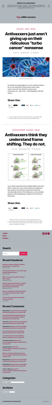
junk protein (18, 221)
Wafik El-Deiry (35, 118)
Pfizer (10, 222)
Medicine (32, 29)
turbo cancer (24, 118)
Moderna (24, 221)
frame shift (26, 219)
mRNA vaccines (17, 118)
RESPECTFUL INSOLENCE (26, 3)
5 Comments (36, 52)
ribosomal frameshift (17, 222)
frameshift (31, 219)
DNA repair (32, 117)
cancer (10, 117)
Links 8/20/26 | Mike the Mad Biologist (13, 315)
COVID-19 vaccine (22, 117)
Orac (17, 52)
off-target (40, 221)
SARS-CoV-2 (26, 222)
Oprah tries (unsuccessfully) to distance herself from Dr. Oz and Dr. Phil (15, 342)
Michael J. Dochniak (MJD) (10, 353)
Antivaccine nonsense (18, 129)
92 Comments (37, 149)
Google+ (6, 238)
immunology (12, 221)
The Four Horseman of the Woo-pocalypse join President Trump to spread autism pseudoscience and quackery (14, 285)
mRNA (36, 117)
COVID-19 (15, 117)
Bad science (20, 29)
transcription (16, 224)
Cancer (27, 29)
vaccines (30, 118)
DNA (28, 117)
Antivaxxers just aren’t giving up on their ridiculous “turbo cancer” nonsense (26, 40)
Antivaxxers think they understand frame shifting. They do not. (26, 139)
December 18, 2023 (25, 149)
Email (4, 236)
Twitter (5, 233)
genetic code (37, 219)
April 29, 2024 (25, 52)
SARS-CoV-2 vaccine (34, 222)
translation (22, 224)
